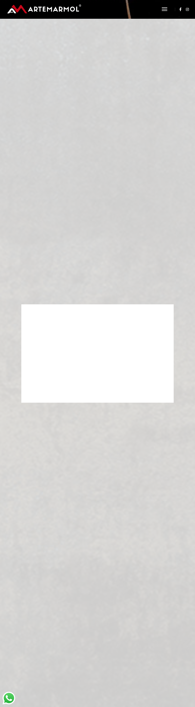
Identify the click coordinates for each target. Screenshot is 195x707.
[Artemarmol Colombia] (44, 9)
